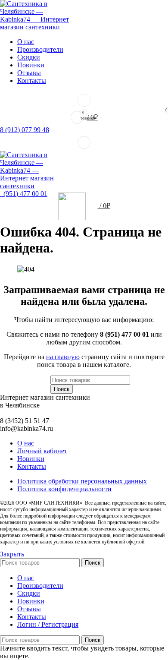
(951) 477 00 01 (23, 193)
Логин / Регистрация (47, 624)
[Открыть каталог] (84, 142)
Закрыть (12, 554)
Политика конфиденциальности (64, 489)
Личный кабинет (42, 451)
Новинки (30, 458)
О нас (25, 443)
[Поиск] (84, 100)
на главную (63, 356)
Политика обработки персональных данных (82, 481)
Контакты (31, 466)
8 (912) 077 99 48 (24, 129)
